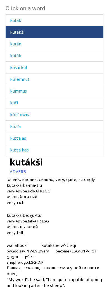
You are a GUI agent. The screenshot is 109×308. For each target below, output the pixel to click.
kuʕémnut (19, 79)
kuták (15, 20)
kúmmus (18, 91)
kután (15, 44)
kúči (14, 102)
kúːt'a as (18, 138)
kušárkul (18, 67)
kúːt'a (15, 126)
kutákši (17, 32)
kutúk (15, 55)
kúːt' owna (20, 114)
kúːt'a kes (19, 150)
